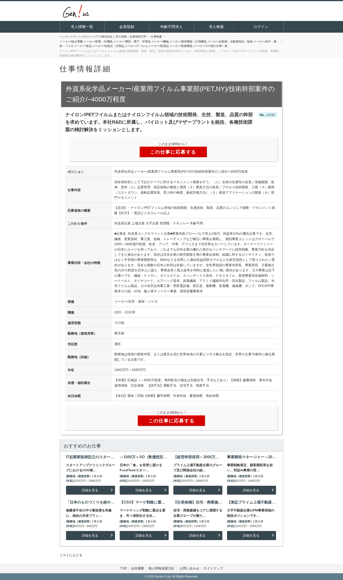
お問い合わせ (189, 568)
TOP (123, 568)
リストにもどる (71, 555)
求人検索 (216, 27)
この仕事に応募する (173, 151)
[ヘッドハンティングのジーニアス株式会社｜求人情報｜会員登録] (76, 10)
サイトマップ (213, 568)
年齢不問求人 (171, 27)
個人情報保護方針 (161, 568)
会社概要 (137, 568)
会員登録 (126, 27)
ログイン (260, 27)
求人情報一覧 (82, 27)
